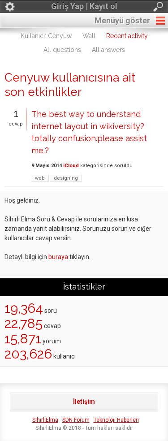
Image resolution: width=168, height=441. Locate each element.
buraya (58, 256)
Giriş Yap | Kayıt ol (84, 6)
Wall (88, 35)
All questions (62, 49)
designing (66, 178)
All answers (108, 49)
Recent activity (127, 35)
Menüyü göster (122, 20)
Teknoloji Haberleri (116, 420)
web (40, 178)
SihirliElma (45, 420)
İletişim (84, 401)
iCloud (71, 166)
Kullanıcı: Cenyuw (46, 35)
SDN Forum (76, 420)
